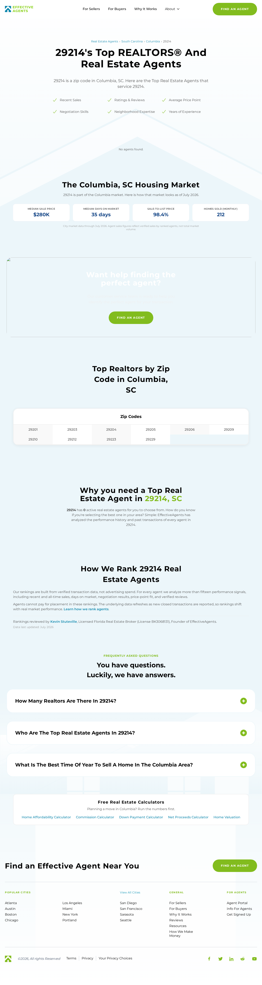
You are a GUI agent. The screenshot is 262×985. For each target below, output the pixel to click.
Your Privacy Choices (115, 958)
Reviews (176, 920)
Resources (177, 926)
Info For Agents (239, 909)
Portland (69, 920)
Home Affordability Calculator (46, 817)
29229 (150, 439)
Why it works (180, 914)
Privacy (87, 958)
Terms (71, 958)
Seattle (126, 920)
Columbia (153, 41)
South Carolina (132, 41)
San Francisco (131, 909)
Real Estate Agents (104, 41)
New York (70, 914)
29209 (229, 429)
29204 (111, 429)
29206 (190, 429)
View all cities (130, 892)
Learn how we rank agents (86, 609)
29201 (33, 429)
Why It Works (145, 9)
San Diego (128, 903)
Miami (67, 909)
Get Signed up (239, 914)
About (170, 9)
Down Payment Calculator (141, 817)
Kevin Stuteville (63, 622)
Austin (10, 909)
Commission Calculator (95, 817)
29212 (72, 439)
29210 (33, 439)
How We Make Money (181, 934)
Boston (11, 914)
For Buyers (117, 9)
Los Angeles (72, 903)
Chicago (11, 920)
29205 (151, 429)
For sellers (177, 903)
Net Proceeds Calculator (188, 817)
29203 (72, 429)
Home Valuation (226, 817)
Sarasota (127, 914)
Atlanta (11, 903)
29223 (111, 439)
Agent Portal (237, 903)
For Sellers (91, 9)
